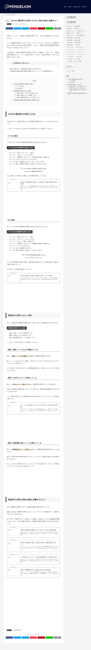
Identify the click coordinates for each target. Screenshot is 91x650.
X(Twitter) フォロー (70, 33)
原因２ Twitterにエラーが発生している (26, 95)
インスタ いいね (70, 47)
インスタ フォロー (70, 52)
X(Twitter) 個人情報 (17, 630)
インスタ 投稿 (77, 59)
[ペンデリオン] (17, 6)
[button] (9, 28)
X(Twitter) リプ (79, 33)
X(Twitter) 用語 (70, 42)
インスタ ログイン (70, 56)
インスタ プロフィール (71, 54)
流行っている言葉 (77, 61)
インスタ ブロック (80, 52)
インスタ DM (77, 44)
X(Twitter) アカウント (71, 30)
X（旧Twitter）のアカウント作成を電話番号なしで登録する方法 (38, 557)
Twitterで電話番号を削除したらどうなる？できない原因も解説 (38, 530)
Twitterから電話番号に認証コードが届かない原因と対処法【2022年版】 (39, 183)
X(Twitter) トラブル (81, 30)
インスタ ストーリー (71, 49)
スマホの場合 (20, 86)
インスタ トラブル (81, 49)
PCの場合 (19, 88)
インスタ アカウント (79, 47)
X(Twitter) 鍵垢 (70, 44)
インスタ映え (69, 61)
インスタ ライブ (81, 54)
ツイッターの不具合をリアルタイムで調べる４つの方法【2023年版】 (39, 406)
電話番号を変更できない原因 (22, 91)
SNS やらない (69, 26)
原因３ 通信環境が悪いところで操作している (28, 97)
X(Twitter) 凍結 (70, 37)
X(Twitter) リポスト (70, 35)
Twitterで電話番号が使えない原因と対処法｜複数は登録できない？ (38, 543)
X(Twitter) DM (69, 28)
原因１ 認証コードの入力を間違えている (27, 93)
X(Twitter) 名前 (77, 37)
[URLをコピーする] (57, 28)
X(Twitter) (9, 630)
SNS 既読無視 (77, 26)
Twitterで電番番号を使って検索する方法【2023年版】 (35, 570)
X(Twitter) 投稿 (70, 40)
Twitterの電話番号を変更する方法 (23, 84)
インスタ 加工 (79, 56)
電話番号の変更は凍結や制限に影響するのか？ (27, 100)
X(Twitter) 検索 (77, 40)
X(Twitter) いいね (77, 28)
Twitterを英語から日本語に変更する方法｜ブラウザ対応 (36, 275)
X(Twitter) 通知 (77, 42)
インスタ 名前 (69, 59)
